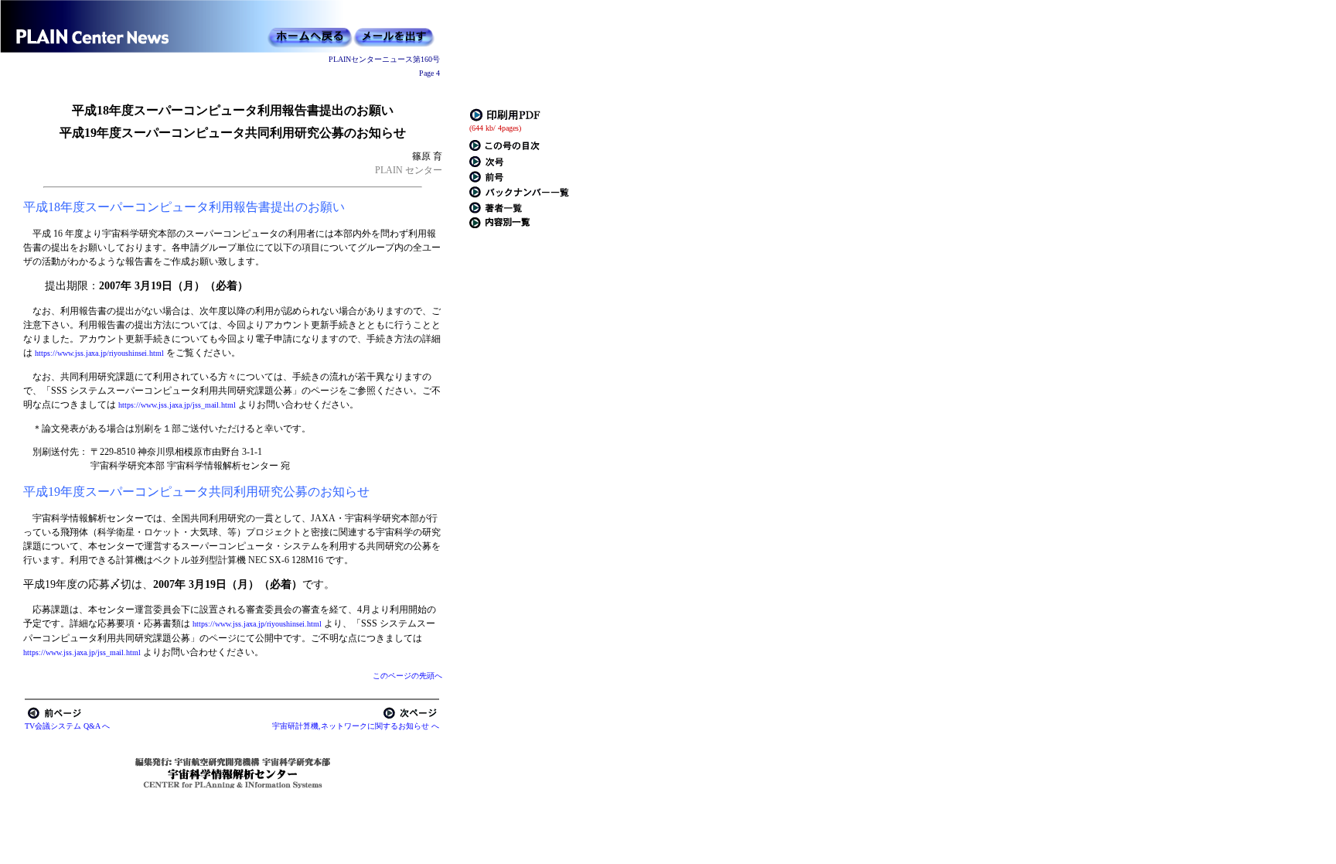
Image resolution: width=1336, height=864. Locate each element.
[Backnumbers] (519, 195)
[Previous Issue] (486, 180)
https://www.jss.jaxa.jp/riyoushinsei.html (100, 353)
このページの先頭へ (407, 675)
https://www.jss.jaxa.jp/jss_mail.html (178, 405)
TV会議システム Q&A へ (67, 726)
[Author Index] (495, 211)
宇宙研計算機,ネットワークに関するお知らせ (350, 726)
